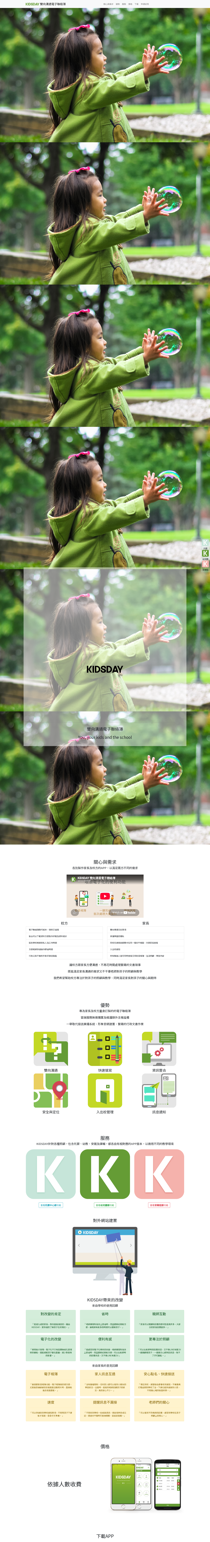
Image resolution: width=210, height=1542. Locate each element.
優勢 (118, 4)
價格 (130, 4)
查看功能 (51, 1205)
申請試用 (145, 4)
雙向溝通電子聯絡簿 (52, 4)
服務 (124, 4)
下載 (137, 4)
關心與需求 (109, 3)
